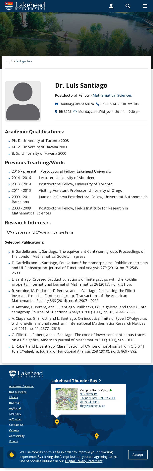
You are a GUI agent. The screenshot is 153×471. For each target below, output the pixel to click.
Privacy (13, 441)
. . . (6, 61)
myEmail (14, 403)
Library (13, 397)
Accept (137, 454)
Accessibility (17, 436)
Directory (15, 414)
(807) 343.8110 (89, 402)
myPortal (15, 408)
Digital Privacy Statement (83, 461)
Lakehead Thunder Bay (74, 380)
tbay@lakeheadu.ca (92, 406)
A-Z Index (15, 419)
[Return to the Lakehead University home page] (25, 5)
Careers (14, 430)
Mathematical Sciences (112, 95)
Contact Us (16, 425)
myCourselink (17, 392)
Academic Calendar (21, 386)
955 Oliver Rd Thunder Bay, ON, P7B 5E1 (97, 396)
